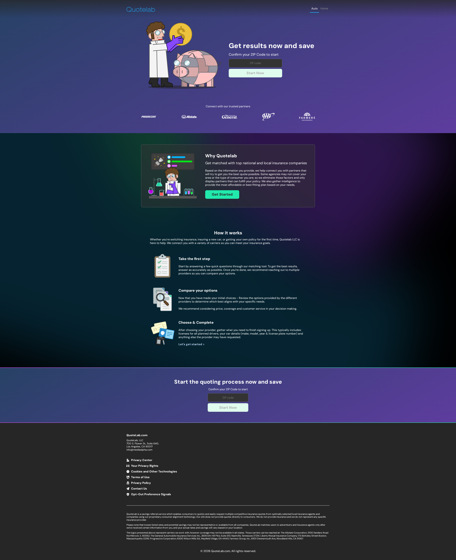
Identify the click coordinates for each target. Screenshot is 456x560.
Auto (314, 8)
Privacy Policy (141, 483)
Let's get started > (191, 344)
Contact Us (139, 488)
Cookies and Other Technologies (154, 471)
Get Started (222, 194)
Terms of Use (140, 477)
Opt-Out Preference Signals (151, 494)
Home (324, 8)
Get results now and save (271, 45)
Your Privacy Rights (144, 466)
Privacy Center (141, 460)
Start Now (255, 73)
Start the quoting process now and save (228, 381)
